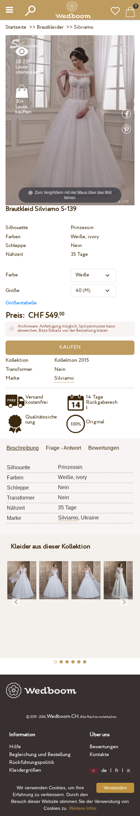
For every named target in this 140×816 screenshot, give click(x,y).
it (128, 770)
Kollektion (17, 360)
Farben (13, 237)
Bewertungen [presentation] (103, 448)
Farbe (12, 275)
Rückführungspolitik (31, 762)
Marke (13, 378)
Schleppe (16, 245)
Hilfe (15, 746)
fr (117, 770)
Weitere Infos (82, 808)
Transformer (19, 369)
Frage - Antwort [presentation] (63, 448)
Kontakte (99, 754)
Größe (13, 290)
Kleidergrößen (25, 770)
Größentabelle (21, 303)
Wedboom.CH (63, 716)
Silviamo (64, 378)
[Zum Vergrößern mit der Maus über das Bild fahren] (70, 120)
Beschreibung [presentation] (23, 448)
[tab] (25, 449)
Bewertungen (104, 746)
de (104, 770)
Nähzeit (14, 254)
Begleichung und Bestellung (40, 754)
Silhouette (17, 228)
